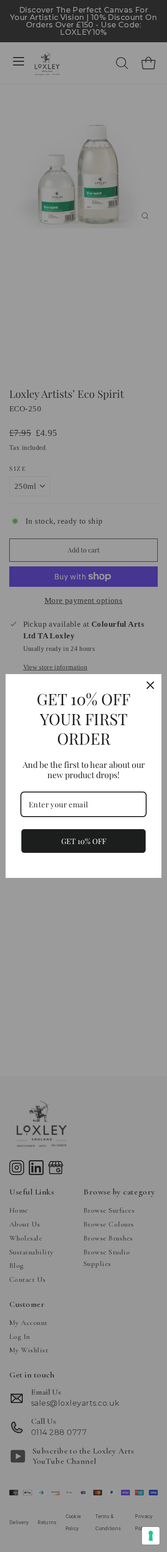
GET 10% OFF (83, 841)
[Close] (150, 685)
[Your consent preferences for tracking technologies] (151, 1536)
